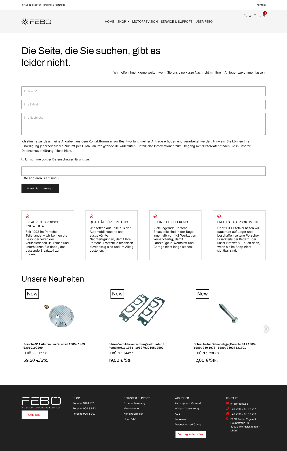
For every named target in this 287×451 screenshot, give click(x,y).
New (32, 294)
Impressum (181, 419)
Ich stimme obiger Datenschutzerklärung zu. (57, 159)
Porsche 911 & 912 (83, 403)
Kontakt (261, 4)
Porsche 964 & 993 (84, 408)
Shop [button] (121, 21)
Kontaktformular (133, 413)
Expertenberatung (134, 403)
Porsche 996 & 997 (84, 413)
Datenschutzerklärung (188, 424)
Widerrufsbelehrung (187, 408)
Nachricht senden (40, 188)
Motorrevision (145, 21)
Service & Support (176, 21)
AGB (177, 413)
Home (109, 21)
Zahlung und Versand (188, 403)
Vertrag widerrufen (190, 434)
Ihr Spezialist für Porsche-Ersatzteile (43, 4)
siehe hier (63, 151)
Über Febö (204, 21)
